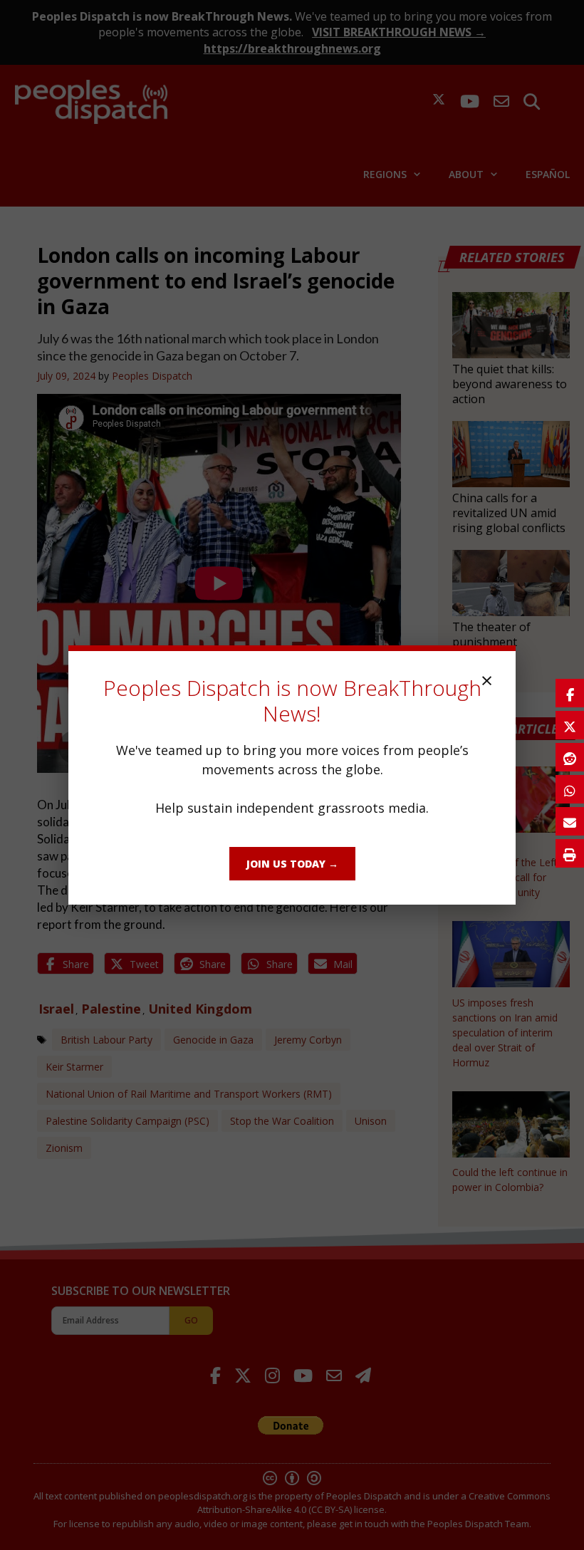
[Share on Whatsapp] (570, 789)
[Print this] (570, 853)
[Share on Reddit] (570, 757)
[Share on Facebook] (570, 693)
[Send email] (570, 821)
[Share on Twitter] (570, 725)
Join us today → (292, 863)
